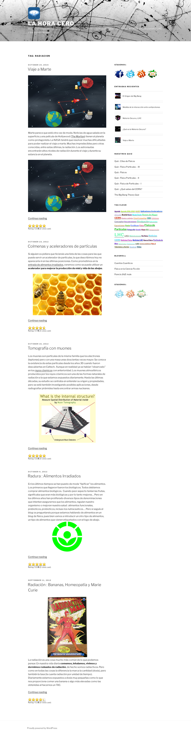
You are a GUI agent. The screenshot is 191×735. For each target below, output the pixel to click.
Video (139, 247)
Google (138, 229)
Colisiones (155, 218)
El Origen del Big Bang (132, 96)
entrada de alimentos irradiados (45, 264)
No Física (144, 236)
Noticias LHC (138, 240)
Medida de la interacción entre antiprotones (141, 107)
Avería (124, 215)
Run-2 (153, 243)
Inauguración (154, 230)
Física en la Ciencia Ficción (127, 268)
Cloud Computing (140, 218)
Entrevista (153, 222)
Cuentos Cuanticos (123, 263)
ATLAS (117, 215)
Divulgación (143, 221)
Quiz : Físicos (120, 172)
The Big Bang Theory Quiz (126, 194)
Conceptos (119, 221)
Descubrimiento (130, 222)
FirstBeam (134, 225)
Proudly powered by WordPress (42, 728)
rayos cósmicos (43, 370)
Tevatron (133, 247)
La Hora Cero (51, 23)
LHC (119, 234)
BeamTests (137, 215)
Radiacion (131, 244)
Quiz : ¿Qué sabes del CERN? (128, 189)
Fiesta (127, 226)
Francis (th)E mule (122, 274)
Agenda (117, 211)
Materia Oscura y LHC (132, 118)
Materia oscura (135, 236)
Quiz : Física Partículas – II (126, 178)
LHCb (126, 236)
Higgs (143, 229)
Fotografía (131, 230)
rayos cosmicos (145, 243)
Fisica (141, 225)
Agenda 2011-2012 (128, 211)
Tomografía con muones (49, 348)
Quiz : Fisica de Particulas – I (127, 183)
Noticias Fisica (126, 240)
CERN (117, 217)
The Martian (78, 136)
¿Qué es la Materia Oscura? (134, 129)
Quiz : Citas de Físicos (124, 161)
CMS (149, 218)
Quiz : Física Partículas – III (127, 167)
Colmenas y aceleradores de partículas (62, 246)
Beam (129, 215)
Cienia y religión (127, 218)
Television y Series (121, 247)
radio (137, 244)
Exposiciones (119, 226)
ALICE (137, 211)
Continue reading (37, 218)
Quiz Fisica (122, 244)
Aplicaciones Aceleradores (151, 211)
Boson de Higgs (149, 214)
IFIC (147, 229)
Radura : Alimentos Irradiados (54, 476)
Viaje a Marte (39, 69)
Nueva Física (148, 240)
